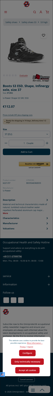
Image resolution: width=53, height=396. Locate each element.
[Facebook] (6, 300)
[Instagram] (21, 300)
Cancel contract (26, 379)
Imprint (30, 346)
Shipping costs (39, 385)
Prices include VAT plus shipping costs (18, 115)
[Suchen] (34, 12)
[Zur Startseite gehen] (27, 4)
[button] (34, 165)
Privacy (23, 346)
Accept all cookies (27, 370)
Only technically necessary (27, 361)
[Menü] (5, 12)
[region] (26, 50)
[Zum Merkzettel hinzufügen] (43, 35)
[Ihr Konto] (41, 12)
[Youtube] (13, 300)
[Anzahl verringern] (6, 143)
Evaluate (24, 75)
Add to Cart (26, 151)
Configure (27, 353)
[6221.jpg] (26, 50)
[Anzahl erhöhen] (47, 143)
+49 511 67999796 (12, 256)
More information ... (35, 343)
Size (5, 129)
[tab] (26, 206)
